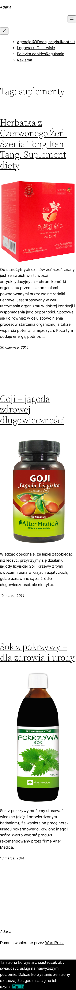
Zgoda (18, 986)
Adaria (5, 7)
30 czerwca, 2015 (14, 347)
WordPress (54, 942)
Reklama (24, 60)
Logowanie (27, 48)
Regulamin (55, 54)
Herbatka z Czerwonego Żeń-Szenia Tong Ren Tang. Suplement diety (33, 144)
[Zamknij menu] (4, 31)
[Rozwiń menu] (72, 18)
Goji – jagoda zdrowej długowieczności (32, 409)
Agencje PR (27, 42)
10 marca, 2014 (12, 595)
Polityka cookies (31, 54)
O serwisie (46, 48)
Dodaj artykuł (49, 42)
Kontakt (68, 42)
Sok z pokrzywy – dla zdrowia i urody (37, 652)
